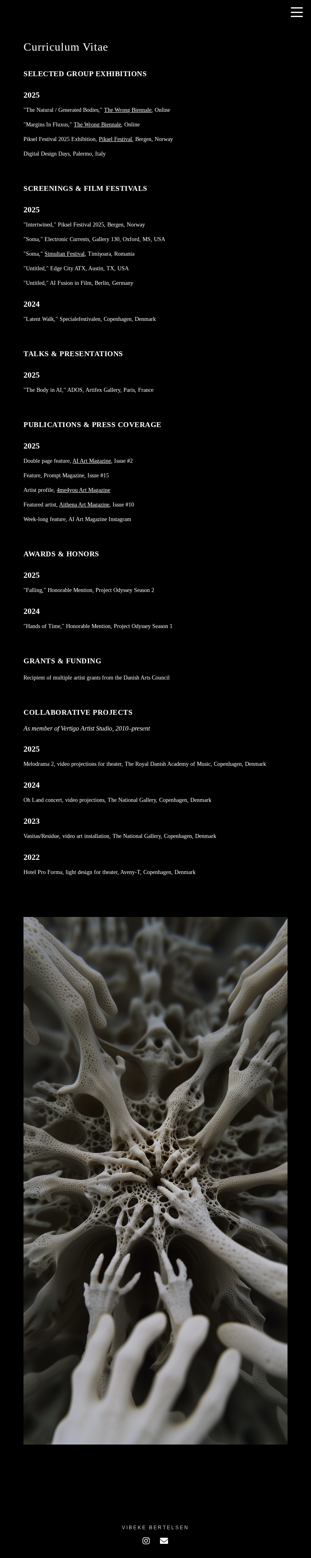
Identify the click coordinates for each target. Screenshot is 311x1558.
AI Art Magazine (91, 461)
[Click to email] (164, 1541)
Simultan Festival (65, 254)
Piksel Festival (115, 139)
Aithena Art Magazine (84, 505)
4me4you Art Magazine (83, 490)
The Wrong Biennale (127, 110)
